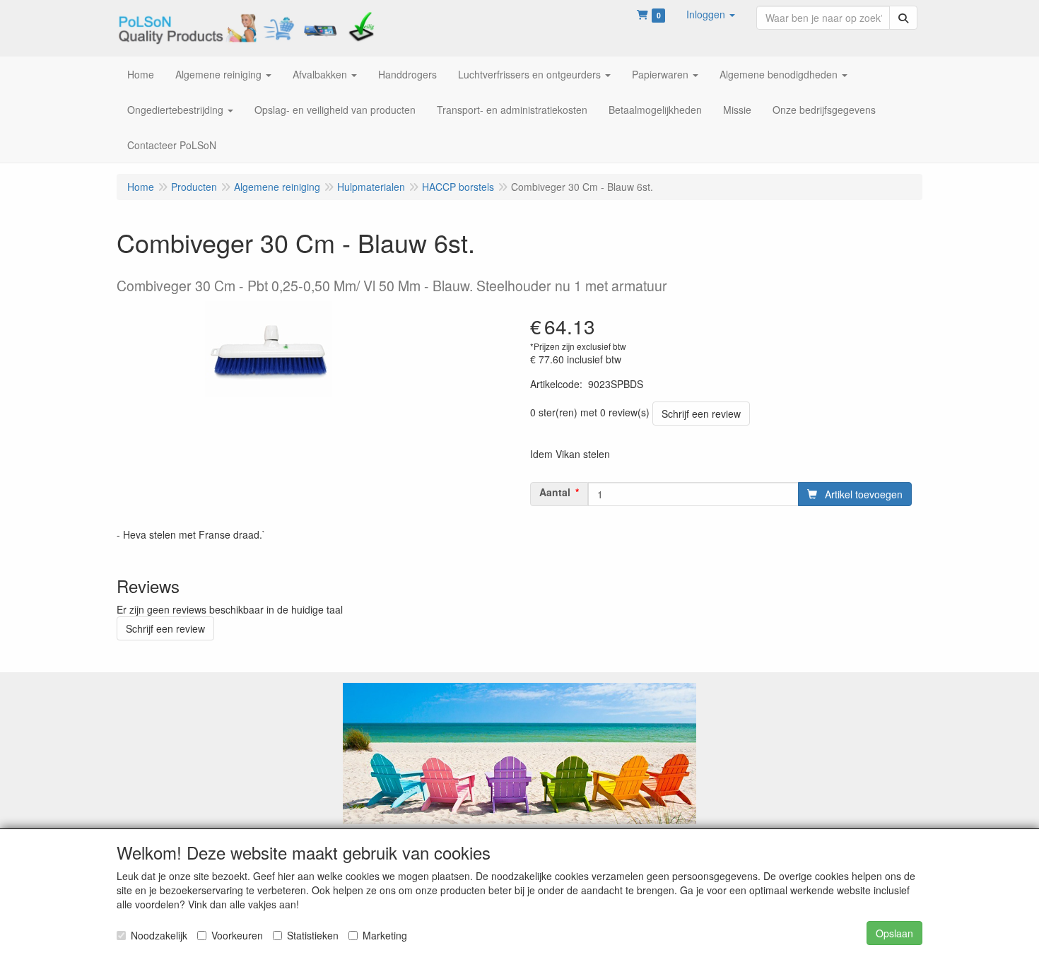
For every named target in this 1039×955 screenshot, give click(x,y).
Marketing (385, 935)
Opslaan (894, 933)
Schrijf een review (701, 413)
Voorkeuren (237, 935)
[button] (711, 14)
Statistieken (313, 935)
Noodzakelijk (159, 935)
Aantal (554, 492)
